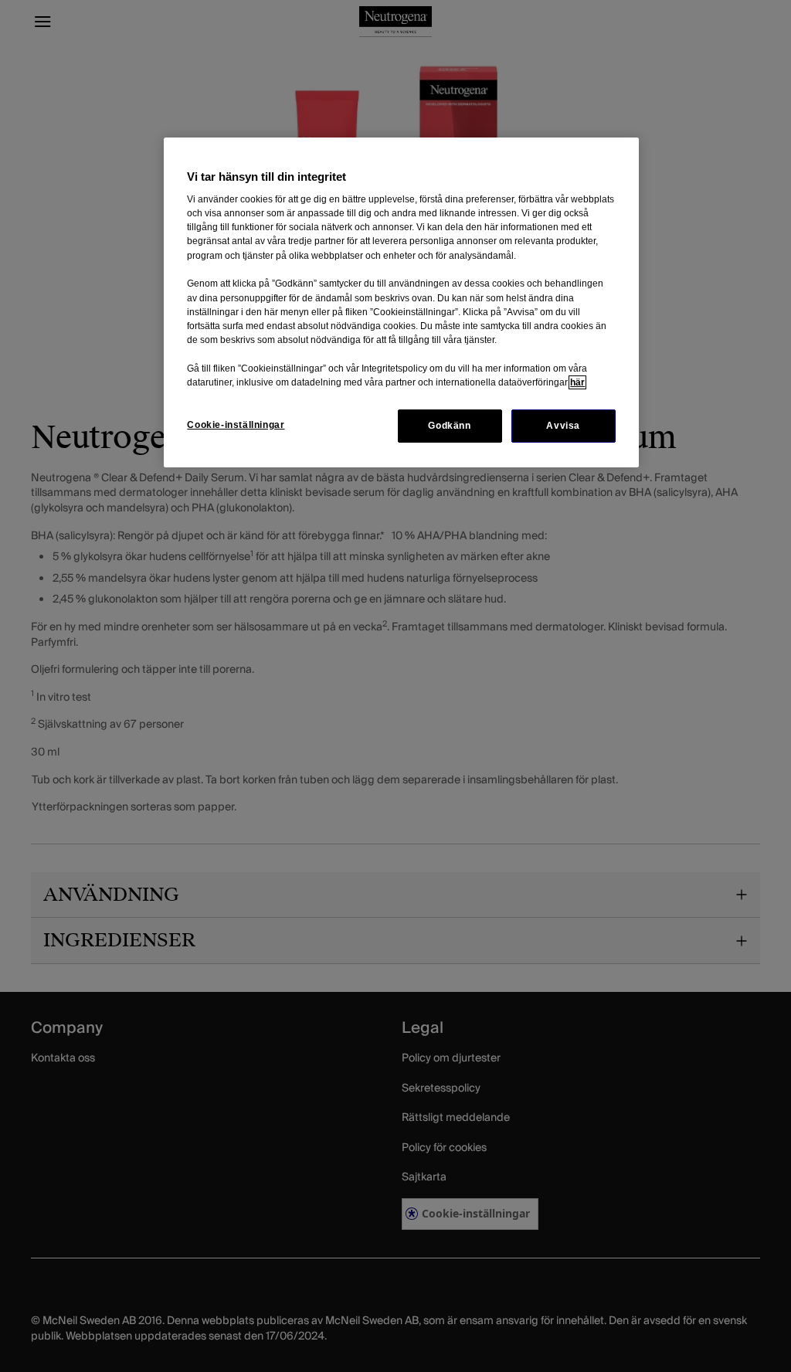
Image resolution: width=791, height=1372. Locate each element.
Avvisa (563, 425)
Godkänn (449, 425)
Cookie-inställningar (235, 424)
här (577, 382)
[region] (401, 302)
